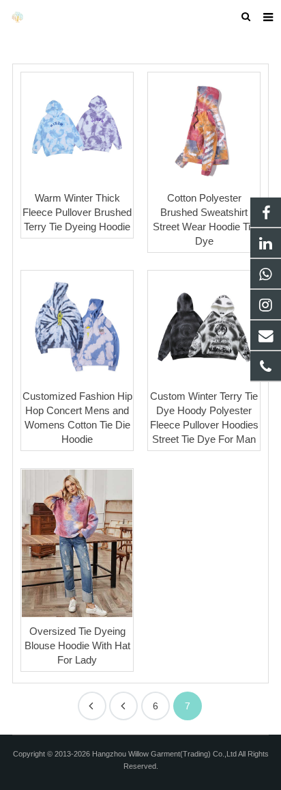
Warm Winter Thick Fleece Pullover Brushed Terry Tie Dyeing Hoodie (77, 212)
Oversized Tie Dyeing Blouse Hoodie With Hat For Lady (77, 645)
